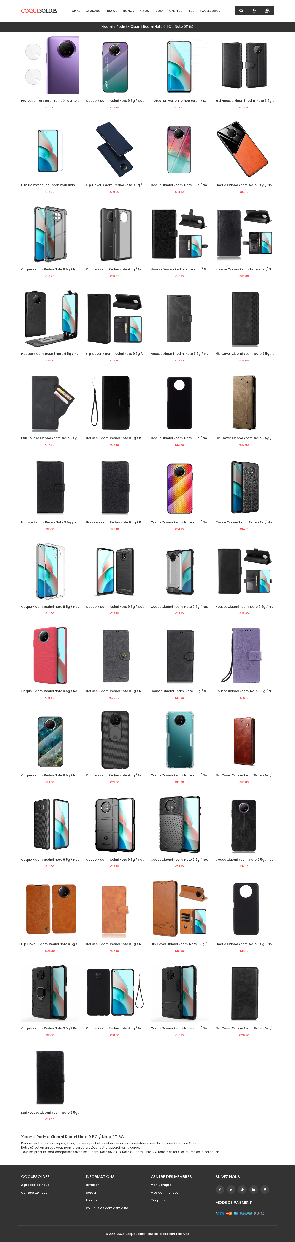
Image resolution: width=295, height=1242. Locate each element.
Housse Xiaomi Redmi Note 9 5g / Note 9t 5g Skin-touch (130, 944)
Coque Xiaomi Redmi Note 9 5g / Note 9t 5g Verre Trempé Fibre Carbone (208, 522)
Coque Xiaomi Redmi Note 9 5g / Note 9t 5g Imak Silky (63, 269)
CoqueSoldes (135, 1234)
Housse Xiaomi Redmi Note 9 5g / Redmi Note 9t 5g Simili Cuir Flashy (139, 438)
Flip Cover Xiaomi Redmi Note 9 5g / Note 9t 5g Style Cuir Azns (199, 944)
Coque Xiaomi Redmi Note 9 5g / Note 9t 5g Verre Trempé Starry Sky (205, 185)
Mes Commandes (164, 1192)
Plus (190, 11)
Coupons (158, 1200)
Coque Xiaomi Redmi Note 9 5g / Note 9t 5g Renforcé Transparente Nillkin (209, 775)
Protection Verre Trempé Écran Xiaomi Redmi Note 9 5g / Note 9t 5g (204, 101)
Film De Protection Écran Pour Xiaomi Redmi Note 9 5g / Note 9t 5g (73, 185)
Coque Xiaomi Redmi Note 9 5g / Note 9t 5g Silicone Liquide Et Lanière (140, 1028)
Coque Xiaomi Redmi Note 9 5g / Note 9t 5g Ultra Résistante (198, 1028)
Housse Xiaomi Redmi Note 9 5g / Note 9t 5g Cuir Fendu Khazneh (136, 691)
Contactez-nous (34, 1192)
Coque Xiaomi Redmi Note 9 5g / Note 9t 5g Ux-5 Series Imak (69, 607)
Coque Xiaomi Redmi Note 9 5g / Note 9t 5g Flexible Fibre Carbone (73, 859)
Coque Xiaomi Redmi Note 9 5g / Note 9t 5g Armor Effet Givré (134, 269)
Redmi (121, 26)
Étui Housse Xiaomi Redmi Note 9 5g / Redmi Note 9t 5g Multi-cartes (74, 438)
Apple (76, 11)
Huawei (112, 11)
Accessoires (210, 11)
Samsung (93, 11)
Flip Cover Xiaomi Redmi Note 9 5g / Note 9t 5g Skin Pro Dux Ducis (137, 185)
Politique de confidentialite (107, 1208)
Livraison (93, 1185)
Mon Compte (161, 1185)
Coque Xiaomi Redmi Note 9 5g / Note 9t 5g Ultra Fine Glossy (199, 438)
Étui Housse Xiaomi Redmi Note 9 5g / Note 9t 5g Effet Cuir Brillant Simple (78, 1112)
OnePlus (175, 11)
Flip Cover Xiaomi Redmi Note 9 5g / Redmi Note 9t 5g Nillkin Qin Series (76, 944)
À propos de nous (35, 1185)
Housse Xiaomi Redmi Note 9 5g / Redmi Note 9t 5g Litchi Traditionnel (140, 522)
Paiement (93, 1200)
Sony (160, 11)
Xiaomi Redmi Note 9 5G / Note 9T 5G (162, 26)
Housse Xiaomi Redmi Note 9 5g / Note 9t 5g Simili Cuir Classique (201, 269)
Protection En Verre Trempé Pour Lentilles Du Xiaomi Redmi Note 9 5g (75, 101)
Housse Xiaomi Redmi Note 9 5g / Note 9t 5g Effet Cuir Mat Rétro (201, 691)
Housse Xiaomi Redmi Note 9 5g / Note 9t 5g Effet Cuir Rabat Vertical (75, 354)
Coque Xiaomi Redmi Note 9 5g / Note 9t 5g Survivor (192, 607)
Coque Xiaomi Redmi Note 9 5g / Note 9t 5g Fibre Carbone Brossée (139, 607)
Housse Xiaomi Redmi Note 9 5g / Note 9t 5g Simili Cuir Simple (69, 522)
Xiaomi (145, 11)
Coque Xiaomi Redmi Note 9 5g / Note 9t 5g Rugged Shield (132, 859)
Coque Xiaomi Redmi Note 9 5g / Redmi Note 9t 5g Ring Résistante (73, 1028)
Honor (128, 11)
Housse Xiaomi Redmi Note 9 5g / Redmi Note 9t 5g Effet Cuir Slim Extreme (209, 354)
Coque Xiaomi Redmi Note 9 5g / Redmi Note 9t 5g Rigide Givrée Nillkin (76, 691)
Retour (91, 1192)
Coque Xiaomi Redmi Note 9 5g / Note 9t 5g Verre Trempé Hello (136, 101)
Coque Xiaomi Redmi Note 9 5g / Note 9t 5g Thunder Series (197, 859)
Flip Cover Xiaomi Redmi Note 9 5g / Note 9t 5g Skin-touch (132, 354)
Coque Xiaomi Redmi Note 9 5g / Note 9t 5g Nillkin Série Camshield (138, 775)
